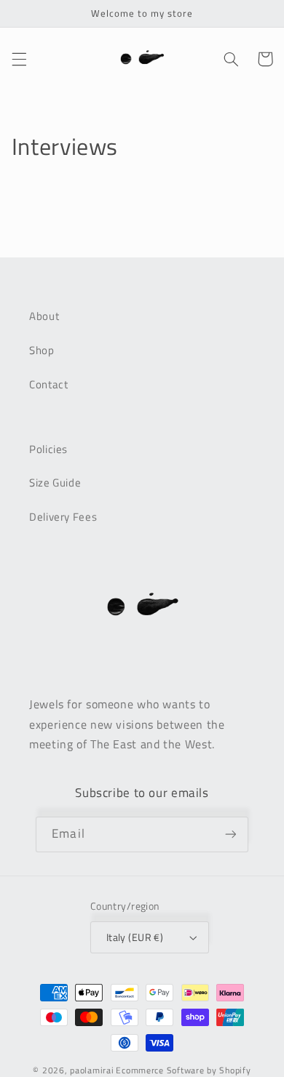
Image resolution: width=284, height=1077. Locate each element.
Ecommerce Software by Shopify (183, 1070)
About (44, 316)
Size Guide (55, 482)
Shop (42, 350)
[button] (19, 59)
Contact (48, 384)
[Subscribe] (230, 834)
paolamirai (92, 1070)
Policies (48, 449)
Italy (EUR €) (134, 937)
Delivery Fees (63, 516)
